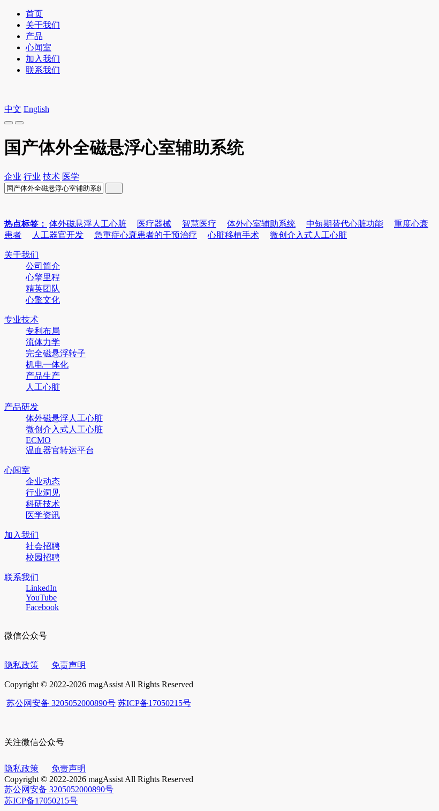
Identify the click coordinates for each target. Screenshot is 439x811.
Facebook (42, 607)
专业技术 (21, 319)
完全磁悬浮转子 (56, 353)
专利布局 (43, 330)
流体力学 (43, 342)
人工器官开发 (58, 234)
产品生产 (43, 375)
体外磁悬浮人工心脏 (87, 223)
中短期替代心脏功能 (344, 223)
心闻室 (38, 47)
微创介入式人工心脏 (308, 234)
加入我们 (43, 58)
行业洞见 (43, 492)
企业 (12, 176)
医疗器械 (154, 223)
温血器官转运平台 (60, 450)
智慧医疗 (199, 223)
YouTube (41, 597)
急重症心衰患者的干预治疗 (145, 234)
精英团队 (43, 288)
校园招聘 (43, 557)
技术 (51, 176)
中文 (12, 109)
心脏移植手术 (233, 234)
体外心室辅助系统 (261, 223)
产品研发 (21, 406)
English (36, 109)
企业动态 (43, 481)
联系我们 (43, 69)
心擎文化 (43, 299)
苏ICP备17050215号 (154, 703)
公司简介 (43, 266)
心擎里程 (43, 277)
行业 (32, 176)
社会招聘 (43, 546)
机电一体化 (47, 364)
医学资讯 (43, 515)
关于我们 (43, 24)
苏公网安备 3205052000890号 (61, 703)
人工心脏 (43, 387)
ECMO (38, 440)
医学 (70, 176)
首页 (34, 13)
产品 (34, 36)
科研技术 (43, 503)
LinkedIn (41, 587)
